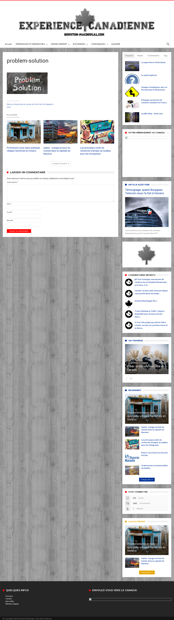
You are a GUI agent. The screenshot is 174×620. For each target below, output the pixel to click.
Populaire (129, 55)
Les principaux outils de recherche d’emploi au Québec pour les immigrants (95, 150)
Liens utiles (9, 601)
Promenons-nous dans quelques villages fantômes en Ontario (23, 149)
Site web (10, 220)
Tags (165, 55)
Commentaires (153, 55)
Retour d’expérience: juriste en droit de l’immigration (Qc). (30, 104)
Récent (140, 55)
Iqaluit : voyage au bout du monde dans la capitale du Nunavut (57, 150)
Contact (8, 599)
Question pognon (138, 363)
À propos (9, 596)
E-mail (9, 212)
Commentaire (12, 182)
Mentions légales (12, 604)
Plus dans (12, 115)
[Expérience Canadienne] (87, 4)
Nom (9, 204)
